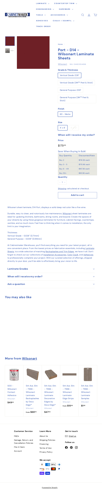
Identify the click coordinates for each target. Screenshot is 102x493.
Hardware (65, 9)
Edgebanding (44, 9)
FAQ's (16, 436)
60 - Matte (65, 114)
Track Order (43, 26)
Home (60, 44)
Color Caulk (72, 254)
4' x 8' (62, 127)
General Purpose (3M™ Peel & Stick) (74, 99)
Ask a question (16, 284)
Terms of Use (46, 448)
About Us (44, 436)
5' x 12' (74, 127)
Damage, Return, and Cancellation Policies (23, 441)
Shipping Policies (47, 440)
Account (18, 451)
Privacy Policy (46, 452)
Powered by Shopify (49, 488)
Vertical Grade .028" (69, 75)
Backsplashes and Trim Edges (60, 251)
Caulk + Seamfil (62, 21)
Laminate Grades (17, 268)
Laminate (41, 3)
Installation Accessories (54, 254)
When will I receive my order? (25, 276)
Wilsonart (62, 64)
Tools (40, 15)
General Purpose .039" (70, 90)
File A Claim (19, 447)
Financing (44, 444)
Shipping (62, 188)
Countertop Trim (64, 3)
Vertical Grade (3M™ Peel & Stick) (76, 82)
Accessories (58, 15)
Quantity (62, 177)
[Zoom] (33, 52)
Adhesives (42, 21)
